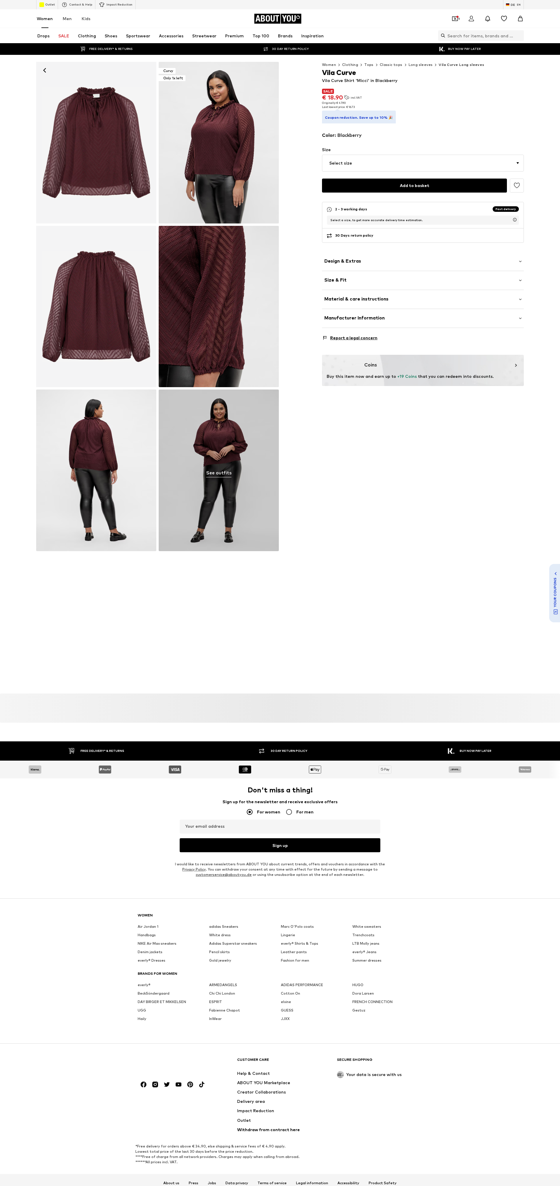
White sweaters (366, 926)
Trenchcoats (363, 935)
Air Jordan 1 (148, 926)
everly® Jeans (364, 952)
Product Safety (383, 1183)
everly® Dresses (151, 960)
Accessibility (348, 1183)
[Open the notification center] (487, 19)
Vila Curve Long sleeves (461, 64)
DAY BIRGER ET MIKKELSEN (162, 1002)
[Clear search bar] (519, 35)
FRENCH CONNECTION (372, 1002)
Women (45, 18)
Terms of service (272, 1183)
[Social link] (143, 1084)
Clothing (350, 64)
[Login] (471, 18)
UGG (142, 1010)
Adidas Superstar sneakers (233, 943)
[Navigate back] (44, 70)
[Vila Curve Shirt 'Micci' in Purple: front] (96, 142)
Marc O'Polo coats (297, 926)
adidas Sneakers (223, 926)
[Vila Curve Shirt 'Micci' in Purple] (96, 306)
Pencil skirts (219, 952)
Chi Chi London (222, 993)
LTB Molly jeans (365, 943)
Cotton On (290, 993)
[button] (423, 163)
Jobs (212, 1183)
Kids (86, 18)
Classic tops (391, 64)
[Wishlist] (504, 18)
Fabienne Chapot (224, 1010)
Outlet (50, 4)
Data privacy (236, 1183)
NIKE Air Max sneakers (157, 943)
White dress (220, 935)
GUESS (287, 1010)
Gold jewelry (220, 960)
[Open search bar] (441, 35)
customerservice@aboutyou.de (224, 874)
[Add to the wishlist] (517, 186)
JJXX (285, 1018)
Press (193, 1183)
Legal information (312, 1183)
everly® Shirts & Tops (299, 943)
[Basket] (520, 18)
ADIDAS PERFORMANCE (302, 985)
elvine (286, 1002)
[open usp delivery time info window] (515, 219)
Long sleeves (421, 64)
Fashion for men (295, 960)
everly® (144, 985)
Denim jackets (150, 952)
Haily (142, 1018)
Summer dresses (367, 960)
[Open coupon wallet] (455, 18)
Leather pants (294, 952)
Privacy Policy (194, 869)
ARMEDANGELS (223, 985)
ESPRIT (215, 1002)
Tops (369, 64)
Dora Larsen (363, 993)
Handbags (147, 935)
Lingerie (288, 935)
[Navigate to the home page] (169, 1062)
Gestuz (358, 1010)
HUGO (357, 985)
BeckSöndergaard (153, 993)
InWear (215, 1018)
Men (67, 18)
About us (171, 1183)
